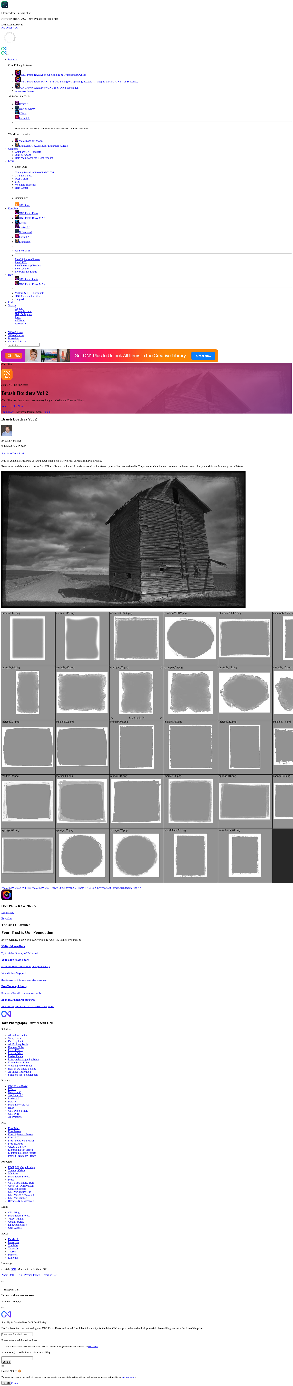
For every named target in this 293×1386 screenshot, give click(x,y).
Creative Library (17, 341)
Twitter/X (13, 1248)
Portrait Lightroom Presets (22, 1155)
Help (19, 1274)
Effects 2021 (71, 887)
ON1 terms (93, 1346)
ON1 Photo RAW (17, 1086)
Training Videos (16, 1170)
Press (11, 1179)
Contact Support (17, 1188)
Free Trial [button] (13, 208)
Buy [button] (10, 274)
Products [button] (12, 59)
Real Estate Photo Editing (22, 1068)
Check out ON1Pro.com (21, 1185)
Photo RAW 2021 (41, 887)
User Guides (15, 1227)
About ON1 (7, 1274)
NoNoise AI (14, 1092)
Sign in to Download (12, 453)
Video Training (16, 1218)
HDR (11, 1107)
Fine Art (136, 887)
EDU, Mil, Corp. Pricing (21, 1167)
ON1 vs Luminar (17, 1197)
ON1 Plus (26, 887)
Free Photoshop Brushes (21, 1140)
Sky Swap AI (15, 1095)
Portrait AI (13, 1101)
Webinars (13, 1173)
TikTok (12, 1251)
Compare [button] (13, 148)
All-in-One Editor (17, 1035)
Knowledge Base (17, 1224)
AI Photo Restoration (19, 1071)
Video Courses (16, 335)
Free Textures (15, 1143)
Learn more (7, 411)
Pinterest (12, 1254)
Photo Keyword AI (18, 1104)
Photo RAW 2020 (87, 887)
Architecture (125, 887)
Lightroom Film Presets (20, 1149)
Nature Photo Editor (19, 1062)
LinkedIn (13, 1257)
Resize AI (13, 1098)
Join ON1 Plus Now (12, 406)
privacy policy (128, 1377)
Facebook (13, 1239)
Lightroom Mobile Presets (22, 1152)
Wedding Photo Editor (20, 1065)
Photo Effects (15, 1050)
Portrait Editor (15, 1053)
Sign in (47, 411)
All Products (15, 1116)
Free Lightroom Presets (20, 1134)
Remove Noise (16, 1047)
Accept (6, 1383)
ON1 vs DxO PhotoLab (21, 1194)
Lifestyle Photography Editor (23, 1059)
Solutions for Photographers (23, 1074)
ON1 (13, 1269)
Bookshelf (13, 338)
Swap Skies (14, 1038)
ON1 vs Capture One (19, 1191)
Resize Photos (15, 1056)
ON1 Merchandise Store (21, 1182)
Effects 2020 (104, 887)
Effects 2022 (57, 887)
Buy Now (6, 918)
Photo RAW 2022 (11, 887)
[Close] (7, 54)
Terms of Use (49, 1274)
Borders (115, 887)
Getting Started (16, 1221)
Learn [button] (11, 161)
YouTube (13, 1245)
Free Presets (14, 1131)
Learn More (7, 912)
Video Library (15, 332)
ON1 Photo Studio (18, 1110)
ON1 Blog (13, 1212)
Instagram (13, 1242)
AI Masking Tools (18, 1044)
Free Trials (13, 1128)
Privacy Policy (32, 1274)
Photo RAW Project (19, 1176)
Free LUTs (14, 1137)
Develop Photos (16, 1041)
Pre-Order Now (9, 27)
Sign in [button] (12, 305)
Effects (12, 1089)
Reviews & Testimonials (21, 1201)
